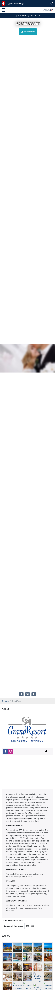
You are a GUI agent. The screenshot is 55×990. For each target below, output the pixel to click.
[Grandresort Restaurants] (17, 986)
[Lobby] (38, 957)
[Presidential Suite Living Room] (27, 967)
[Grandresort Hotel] (17, 947)
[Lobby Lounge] (48, 957)
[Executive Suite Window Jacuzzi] (27, 976)
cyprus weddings (15, 3)
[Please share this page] (47, 751)
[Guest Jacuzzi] (17, 957)
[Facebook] (5, 751)
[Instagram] (10, 751)
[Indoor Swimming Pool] (27, 957)
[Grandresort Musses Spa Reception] (38, 977)
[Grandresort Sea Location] (38, 947)
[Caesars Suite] (7, 976)
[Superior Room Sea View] (48, 967)
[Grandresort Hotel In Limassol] (7, 947)
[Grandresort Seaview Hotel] (27, 947)
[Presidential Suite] (7, 967)
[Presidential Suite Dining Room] (17, 967)
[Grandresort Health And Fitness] (48, 976)
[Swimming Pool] (48, 947)
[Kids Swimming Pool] (7, 957)
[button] (2, 15)
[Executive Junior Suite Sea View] (17, 976)
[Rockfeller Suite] (38, 967)
